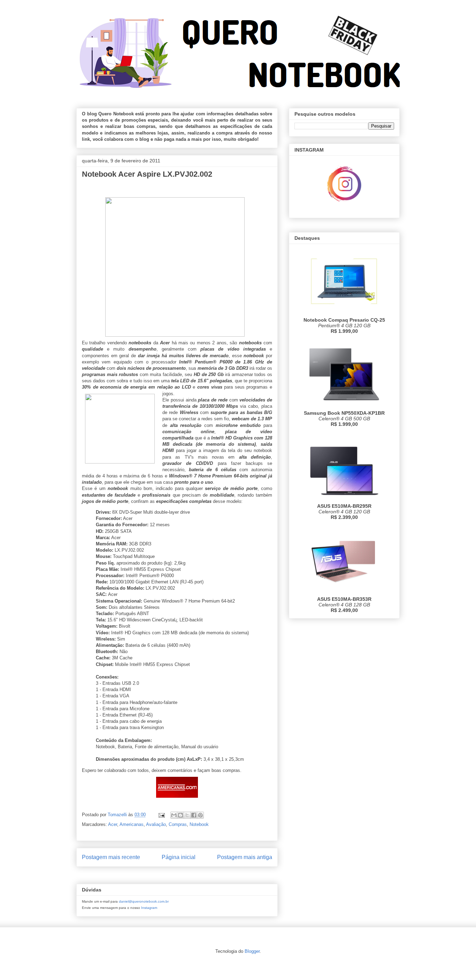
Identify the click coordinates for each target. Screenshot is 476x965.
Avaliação (156, 824)
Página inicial (178, 857)
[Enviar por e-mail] (173, 815)
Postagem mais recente (111, 857)
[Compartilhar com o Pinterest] (200, 815)
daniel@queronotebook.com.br (144, 901)
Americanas (132, 824)
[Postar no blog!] (180, 815)
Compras (178, 824)
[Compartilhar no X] (187, 815)
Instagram (149, 908)
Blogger (252, 951)
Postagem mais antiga (244, 857)
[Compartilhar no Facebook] (193, 815)
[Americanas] (177, 799)
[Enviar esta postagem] (161, 814)
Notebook (199, 824)
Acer (112, 824)
